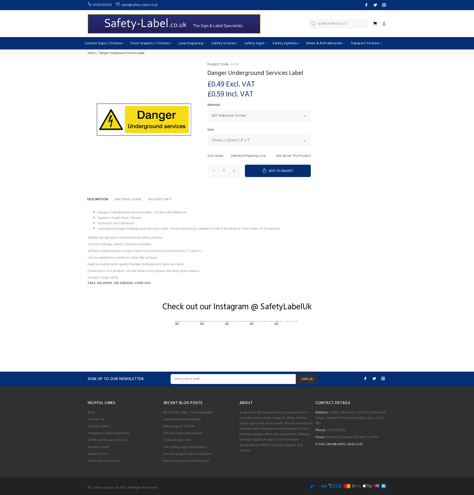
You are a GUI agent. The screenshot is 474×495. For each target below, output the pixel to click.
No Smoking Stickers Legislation (188, 454)
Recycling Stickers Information (186, 461)
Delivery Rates (98, 426)
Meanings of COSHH (179, 426)
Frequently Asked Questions (109, 433)
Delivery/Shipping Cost (248, 156)
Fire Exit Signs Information (183, 433)
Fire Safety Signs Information (185, 447)
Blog (91, 412)
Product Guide (98, 447)
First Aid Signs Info (177, 440)
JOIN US (307, 379)
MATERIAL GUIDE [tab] (128, 199)
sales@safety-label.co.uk (344, 444)
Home (91, 53)
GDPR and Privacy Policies (107, 440)
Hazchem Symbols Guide (182, 419)
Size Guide (215, 156)
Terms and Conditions (104, 461)
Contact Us (96, 419)
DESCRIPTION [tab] (97, 199)
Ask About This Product (293, 156)
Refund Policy (98, 454)
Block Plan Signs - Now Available (188, 412)
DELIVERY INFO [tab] (160, 199)
